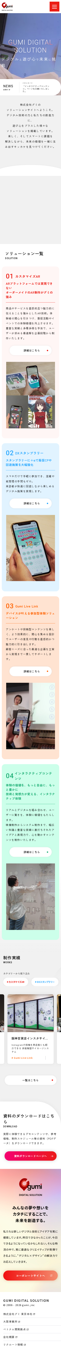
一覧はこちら (30, 1080)
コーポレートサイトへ (30, 1275)
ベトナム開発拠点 (14, 1329)
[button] (3, 1029)
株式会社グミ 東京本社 (17, 1314)
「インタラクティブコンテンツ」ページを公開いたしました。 (36, 89)
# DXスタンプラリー (45, 981)
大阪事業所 (10, 1321)
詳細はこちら (32, 350)
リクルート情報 (13, 1344)
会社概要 (9, 1337)
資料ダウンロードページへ (30, 1156)
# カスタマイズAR (15, 981)
